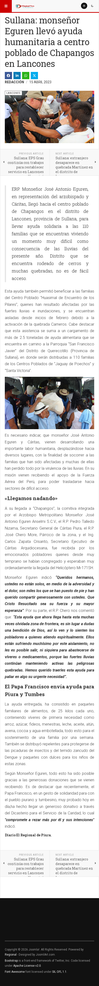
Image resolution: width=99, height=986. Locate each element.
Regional (11, 954)
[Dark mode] (92, 6)
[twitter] (34, 75)
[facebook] (8, 75)
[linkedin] (17, 75)
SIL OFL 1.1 (59, 971)
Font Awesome (15, 971)
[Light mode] (84, 6)
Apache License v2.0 (27, 965)
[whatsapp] (25, 75)
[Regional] (24, 6)
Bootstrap (11, 960)
